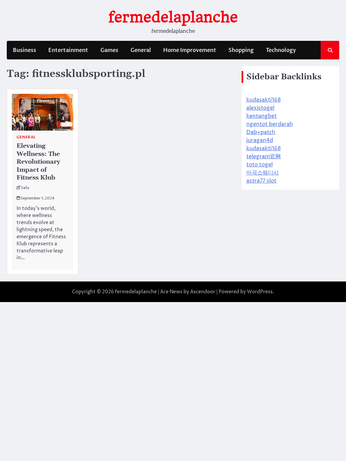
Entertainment (68, 50)
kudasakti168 (263, 100)
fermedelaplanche (173, 17)
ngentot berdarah (269, 124)
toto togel (259, 164)
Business (24, 50)
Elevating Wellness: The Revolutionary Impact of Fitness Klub (38, 162)
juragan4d (259, 140)
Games (109, 50)
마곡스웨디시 (262, 173)
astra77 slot (261, 181)
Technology (281, 50)
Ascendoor (202, 292)
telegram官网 (263, 156)
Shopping (241, 50)
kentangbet (261, 116)
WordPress (260, 292)
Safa (25, 187)
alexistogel (260, 108)
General (140, 50)
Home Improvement (189, 50)
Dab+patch (260, 132)
